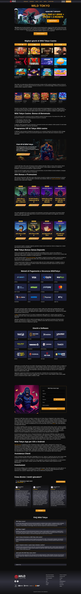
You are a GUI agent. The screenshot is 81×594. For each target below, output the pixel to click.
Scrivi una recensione (60, 481)
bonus (54, 423)
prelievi (16, 314)
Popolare (20, 44)
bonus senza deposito (30, 257)
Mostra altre (41, 510)
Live (33, 44)
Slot (59, 44)
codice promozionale (56, 178)
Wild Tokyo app (17, 444)
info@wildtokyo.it (62, 581)
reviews (42, 469)
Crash (46, 44)
